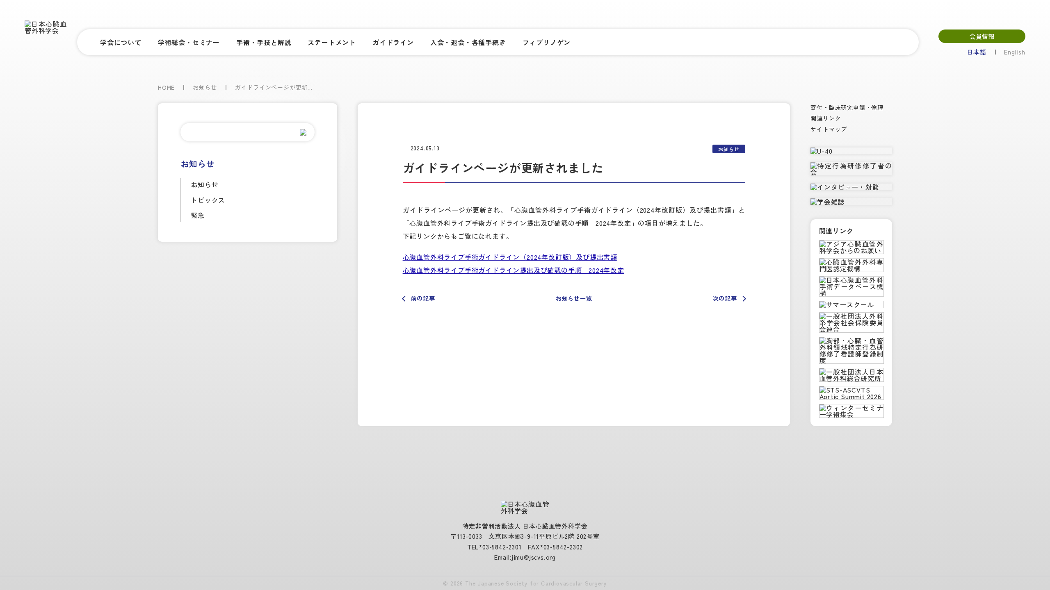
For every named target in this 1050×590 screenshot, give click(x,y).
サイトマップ (828, 129)
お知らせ (204, 184)
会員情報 (982, 36)
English (1014, 52)
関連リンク (825, 118)
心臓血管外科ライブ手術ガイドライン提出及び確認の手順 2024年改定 (513, 270)
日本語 (976, 52)
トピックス (208, 200)
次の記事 (725, 298)
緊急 (198, 215)
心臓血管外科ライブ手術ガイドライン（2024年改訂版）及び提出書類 (510, 257)
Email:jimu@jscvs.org (525, 557)
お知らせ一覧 (574, 298)
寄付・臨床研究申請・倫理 (846, 107)
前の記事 (423, 298)
